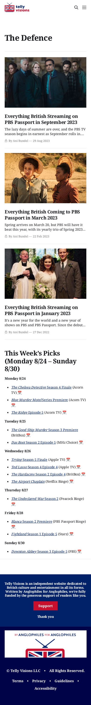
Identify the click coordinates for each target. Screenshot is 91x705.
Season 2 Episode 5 (33, 442)
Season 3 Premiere (44, 429)
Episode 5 (27, 412)
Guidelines (64, 680)
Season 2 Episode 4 (38, 474)
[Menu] (84, 7)
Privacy (39, 680)
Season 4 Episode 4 (34, 467)
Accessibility (46, 688)
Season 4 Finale (41, 387)
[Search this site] (76, 7)
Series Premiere (39, 399)
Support (45, 605)
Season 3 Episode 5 (39, 551)
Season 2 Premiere (31, 521)
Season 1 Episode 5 (34, 534)
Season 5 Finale (29, 459)
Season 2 (34, 498)
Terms (17, 680)
